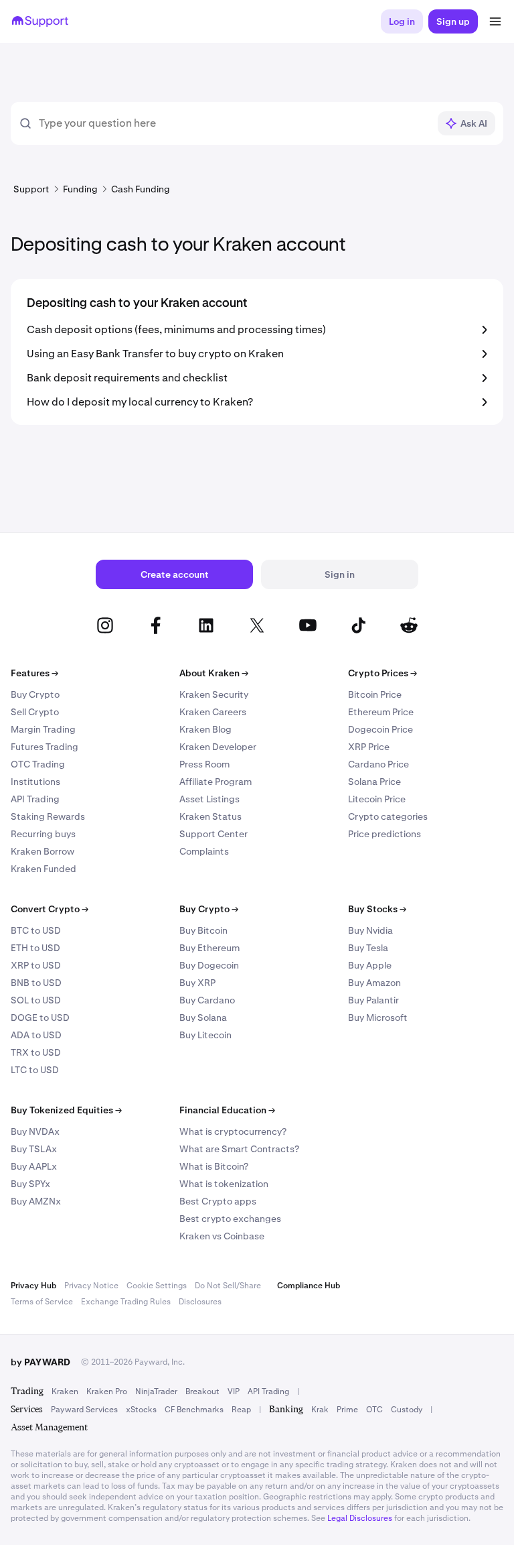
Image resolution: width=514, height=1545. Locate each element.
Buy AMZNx (36, 1201)
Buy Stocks (377, 909)
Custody (406, 1409)
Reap (241, 1409)
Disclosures (200, 1301)
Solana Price (374, 782)
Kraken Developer (217, 747)
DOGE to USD (40, 1017)
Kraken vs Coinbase (221, 1236)
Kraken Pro (106, 1391)
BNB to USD (36, 983)
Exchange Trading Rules (126, 1301)
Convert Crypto (49, 909)
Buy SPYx (30, 1184)
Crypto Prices (382, 673)
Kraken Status (210, 816)
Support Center (213, 834)
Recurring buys (43, 834)
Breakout (202, 1391)
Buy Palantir (373, 1000)
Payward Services (84, 1409)
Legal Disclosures (359, 1518)
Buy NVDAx (35, 1131)
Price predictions (384, 834)
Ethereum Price (381, 712)
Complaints (204, 851)
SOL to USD (36, 1000)
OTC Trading (38, 764)
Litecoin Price (377, 799)
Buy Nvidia (370, 930)
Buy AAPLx (34, 1166)
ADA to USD (36, 1035)
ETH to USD (35, 948)
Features (34, 673)
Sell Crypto (35, 712)
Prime (347, 1409)
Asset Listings (209, 799)
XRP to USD (36, 965)
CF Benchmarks (194, 1409)
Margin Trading (43, 729)
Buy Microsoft (378, 1017)
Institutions (35, 782)
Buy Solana (203, 1017)
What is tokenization (223, 1184)
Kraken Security (213, 694)
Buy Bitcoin (203, 930)
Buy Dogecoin (209, 965)
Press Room (204, 764)
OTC (374, 1409)
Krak (320, 1409)
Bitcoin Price (375, 694)
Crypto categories (388, 816)
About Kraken (213, 673)
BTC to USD (36, 930)
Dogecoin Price (380, 729)
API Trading (35, 799)
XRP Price (369, 747)
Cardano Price (378, 764)
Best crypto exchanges (230, 1219)
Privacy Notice (91, 1285)
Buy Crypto (35, 694)
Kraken (65, 1391)
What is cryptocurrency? (232, 1131)
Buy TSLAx (34, 1149)
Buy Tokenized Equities (66, 1110)
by (40, 1362)
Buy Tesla (368, 948)
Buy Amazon (374, 983)
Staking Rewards (48, 816)
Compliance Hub (308, 1285)
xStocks (141, 1409)
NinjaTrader (156, 1391)
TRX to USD (36, 1052)
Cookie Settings (156, 1285)
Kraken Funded (43, 869)
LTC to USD (35, 1070)
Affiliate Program (215, 782)
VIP (234, 1391)
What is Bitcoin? (213, 1166)
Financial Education (227, 1110)
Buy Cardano (207, 1000)
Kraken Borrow (42, 851)
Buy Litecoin (205, 1035)
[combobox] (233, 123)
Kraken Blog (205, 729)
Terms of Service (42, 1301)
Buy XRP (197, 983)
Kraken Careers (212, 712)
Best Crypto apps (217, 1201)
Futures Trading (44, 747)
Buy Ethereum (209, 948)
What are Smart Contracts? (239, 1149)
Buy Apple (370, 965)
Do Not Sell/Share (228, 1285)
